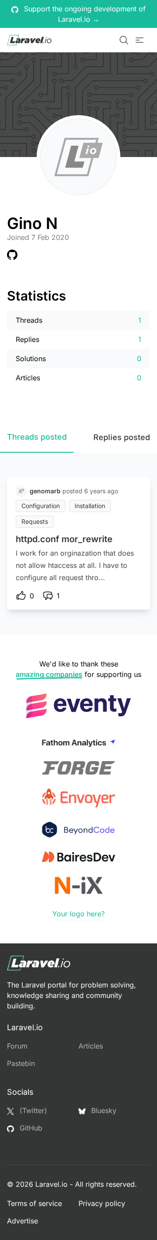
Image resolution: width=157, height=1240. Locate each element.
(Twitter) (32, 1110)
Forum (17, 1046)
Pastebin (21, 1063)
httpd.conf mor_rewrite (64, 539)
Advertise (22, 1220)
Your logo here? (78, 913)
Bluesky (102, 1110)
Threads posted (37, 436)
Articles (90, 1046)
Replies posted (121, 437)
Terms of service (34, 1203)
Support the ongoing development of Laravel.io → (84, 14)
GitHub (29, 1128)
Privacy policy (101, 1203)
